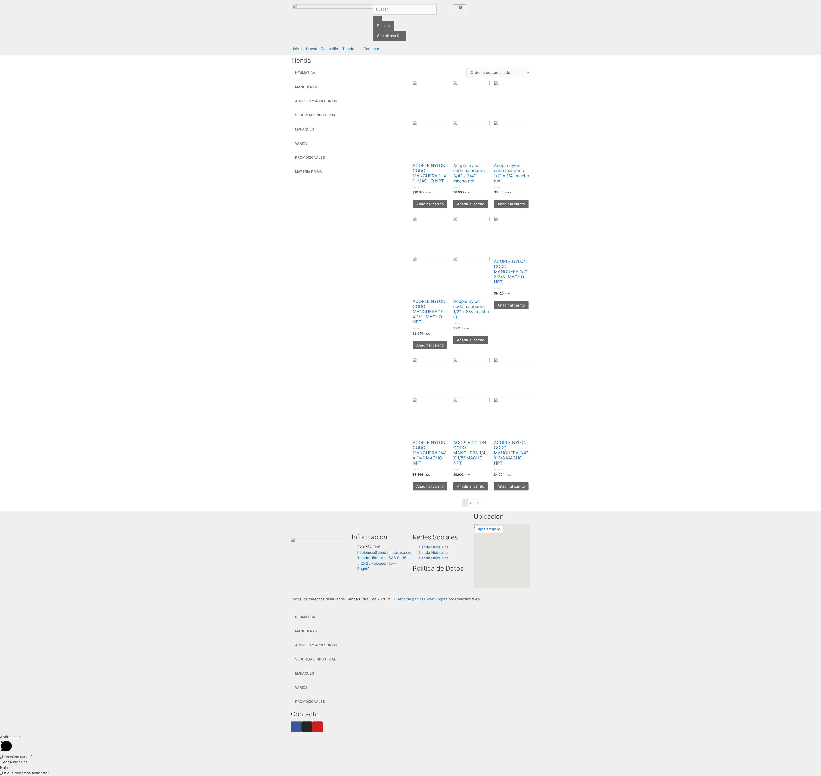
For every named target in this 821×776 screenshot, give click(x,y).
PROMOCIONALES (310, 157)
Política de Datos (438, 568)
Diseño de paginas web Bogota (420, 599)
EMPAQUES (304, 129)
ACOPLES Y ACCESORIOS (316, 101)
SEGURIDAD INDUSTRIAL (315, 115)
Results (383, 26)
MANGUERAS (306, 87)
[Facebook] (296, 726)
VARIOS (301, 143)
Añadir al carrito (430, 204)
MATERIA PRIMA (308, 171)
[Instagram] (306, 726)
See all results (389, 36)
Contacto (305, 714)
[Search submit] (377, 18)
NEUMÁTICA (305, 73)
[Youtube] (317, 726)
